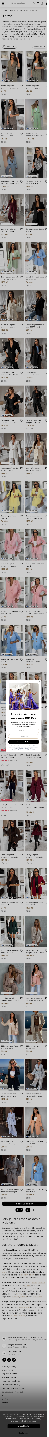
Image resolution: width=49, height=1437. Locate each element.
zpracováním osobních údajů (30, 745)
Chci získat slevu (24, 742)
